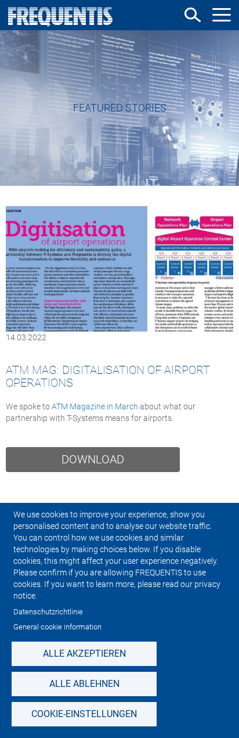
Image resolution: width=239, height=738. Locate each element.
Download (92, 459)
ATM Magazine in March (95, 406)
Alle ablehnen (84, 683)
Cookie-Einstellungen (84, 713)
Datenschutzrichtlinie (48, 611)
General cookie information (57, 626)
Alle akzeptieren (84, 653)
